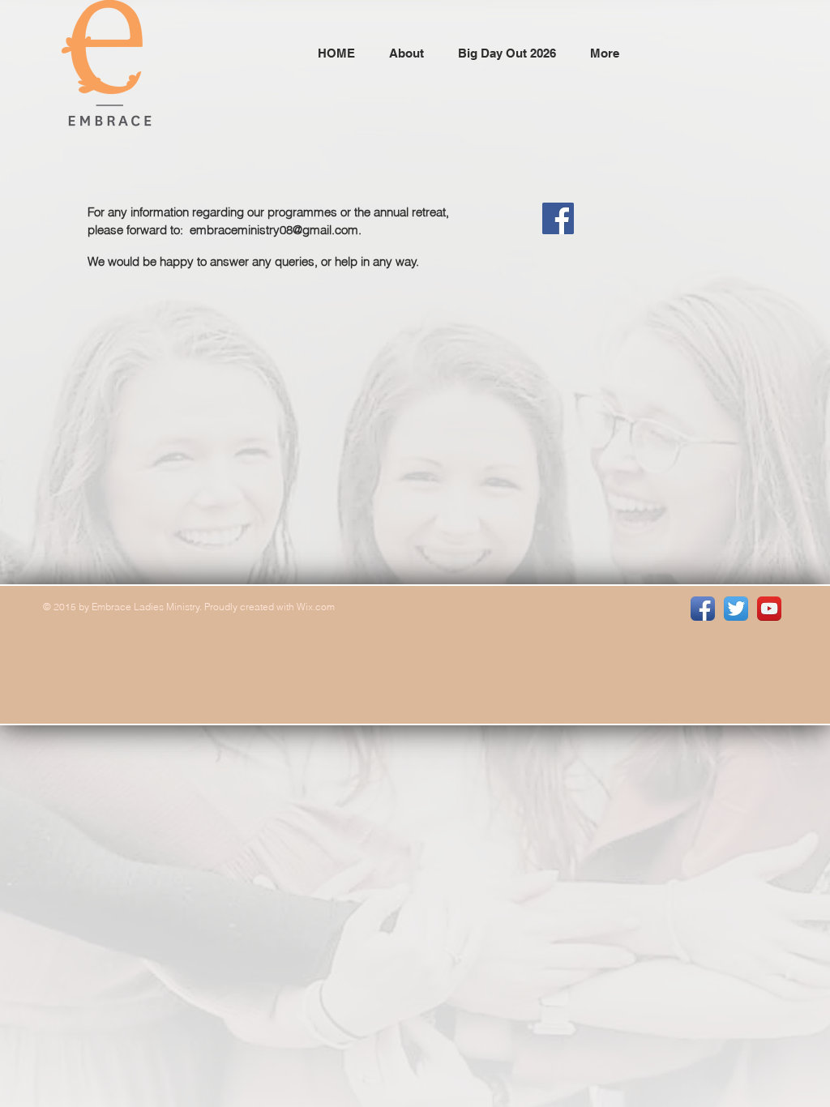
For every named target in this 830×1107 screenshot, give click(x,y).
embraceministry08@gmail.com (274, 229)
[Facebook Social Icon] (558, 218)
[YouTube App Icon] (769, 608)
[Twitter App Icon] (736, 608)
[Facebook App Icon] (703, 608)
